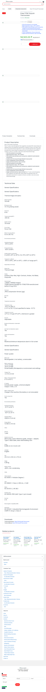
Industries (5, 618)
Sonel (5, 580)
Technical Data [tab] (20, 136)
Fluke (5, 587)
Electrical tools (5, 536)
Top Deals (6, 562)
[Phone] (2, 688)
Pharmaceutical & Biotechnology (10, 639)
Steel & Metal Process (8, 650)
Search (42, 4)
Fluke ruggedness (22, 145)
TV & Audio (6, 586)
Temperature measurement (21, 8)
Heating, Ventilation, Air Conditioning (11, 630)
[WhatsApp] (2, 686)
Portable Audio (6, 601)
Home (3, 8)
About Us (5, 615)
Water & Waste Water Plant (9, 654)
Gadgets (5, 589)
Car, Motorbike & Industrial (9, 576)
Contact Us (6, 658)
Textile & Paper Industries (9, 652)
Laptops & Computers (8, 571)
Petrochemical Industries (9, 637)
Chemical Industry (7, 624)
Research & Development (9, 645)
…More (5, 564)
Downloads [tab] (32, 136)
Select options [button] (10, 544)
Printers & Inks (6, 597)
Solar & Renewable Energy (9, 649)
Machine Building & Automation (10, 633)
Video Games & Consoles (8, 582)
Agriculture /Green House (9, 620)
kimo (5, 606)
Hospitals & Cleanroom (8, 632)
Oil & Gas (6, 635)
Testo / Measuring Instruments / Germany (12, 572)
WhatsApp (5, 686)
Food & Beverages (7, 628)
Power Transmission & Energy (10, 641)
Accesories (6, 604)
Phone (4, 688)
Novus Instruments (7, 595)
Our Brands (6, 617)
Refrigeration (6, 643)
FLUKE (9, 8)
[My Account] (40, 1)
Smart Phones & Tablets (8, 578)
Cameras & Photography (8, 574)
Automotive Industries (8, 622)
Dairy (5, 626)
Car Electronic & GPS (8, 593)
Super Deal (6, 656)
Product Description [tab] (7, 136)
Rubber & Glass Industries (9, 647)
